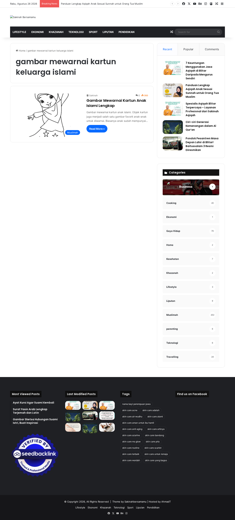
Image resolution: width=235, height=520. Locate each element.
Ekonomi (37, 31)
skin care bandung (154, 435)
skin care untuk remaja (156, 454)
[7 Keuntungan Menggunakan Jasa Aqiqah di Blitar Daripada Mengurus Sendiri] (173, 68)
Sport (93, 31)
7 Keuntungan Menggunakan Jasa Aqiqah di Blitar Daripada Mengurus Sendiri (199, 70)
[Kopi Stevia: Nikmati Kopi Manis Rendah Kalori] (107, 427)
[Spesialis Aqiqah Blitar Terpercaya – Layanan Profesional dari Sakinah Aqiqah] (173, 109)
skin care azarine (131, 435)
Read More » (97, 128)
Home (22, 50)
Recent (167, 49)
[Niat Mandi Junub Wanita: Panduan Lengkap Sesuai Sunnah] (90, 428)
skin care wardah (131, 460)
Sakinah (93, 95)
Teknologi (76, 31)
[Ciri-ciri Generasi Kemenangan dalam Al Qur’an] (173, 127)
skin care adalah (150, 410)
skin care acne (129, 410)
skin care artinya (155, 429)
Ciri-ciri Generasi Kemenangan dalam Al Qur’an (201, 126)
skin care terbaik (130, 454)
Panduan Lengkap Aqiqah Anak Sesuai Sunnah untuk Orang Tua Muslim (102, 3)
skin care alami (155, 416)
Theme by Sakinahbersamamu (129, 501)
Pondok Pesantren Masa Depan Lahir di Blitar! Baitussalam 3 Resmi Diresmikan (202, 144)
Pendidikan (126, 31)
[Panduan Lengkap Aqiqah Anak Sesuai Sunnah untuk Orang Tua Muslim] (173, 90)
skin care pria (153, 441)
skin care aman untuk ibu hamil (138, 422)
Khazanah (56, 31)
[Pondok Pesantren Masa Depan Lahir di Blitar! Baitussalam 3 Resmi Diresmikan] (173, 143)
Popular (188, 49)
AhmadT (166, 501)
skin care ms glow (131, 441)
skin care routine (130, 447)
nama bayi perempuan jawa (136, 404)
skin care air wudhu (132, 416)
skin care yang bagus (156, 460)
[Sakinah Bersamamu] (23, 17)
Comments (212, 49)
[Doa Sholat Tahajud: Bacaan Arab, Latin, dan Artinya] (107, 415)
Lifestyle (19, 31)
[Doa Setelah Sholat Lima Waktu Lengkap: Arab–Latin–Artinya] (73, 427)
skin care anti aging (132, 429)
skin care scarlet (152, 447)
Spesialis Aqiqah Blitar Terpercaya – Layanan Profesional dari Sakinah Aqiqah (202, 109)
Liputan (108, 31)
